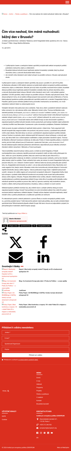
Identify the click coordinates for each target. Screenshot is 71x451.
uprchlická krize (25, 226)
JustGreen (22, 290)
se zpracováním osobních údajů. (28, 360)
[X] (16, 249)
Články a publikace (8, 45)
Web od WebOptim (63, 447)
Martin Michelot (15, 219)
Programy (39, 387)
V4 (34, 226)
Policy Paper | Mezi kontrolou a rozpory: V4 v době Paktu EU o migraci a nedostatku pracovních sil (42, 306)
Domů (38, 378)
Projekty (39, 391)
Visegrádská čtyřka (44, 226)
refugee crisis (13, 226)
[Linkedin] (43, 263)
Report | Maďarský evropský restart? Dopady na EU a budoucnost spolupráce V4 (40, 270)
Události (39, 384)
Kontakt (39, 400)
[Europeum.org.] (4, 14)
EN (37, 438)
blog (4, 226)
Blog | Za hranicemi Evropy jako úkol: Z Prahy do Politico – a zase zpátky (43, 281)
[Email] (16, 263)
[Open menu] (67, 2)
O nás (38, 381)
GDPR (4, 416)
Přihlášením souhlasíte (21, 360)
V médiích (39, 397)
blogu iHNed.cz (22, 213)
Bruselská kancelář (42, 404)
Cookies (4, 419)
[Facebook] (43, 249)
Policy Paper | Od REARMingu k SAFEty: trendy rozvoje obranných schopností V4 (40, 294)
